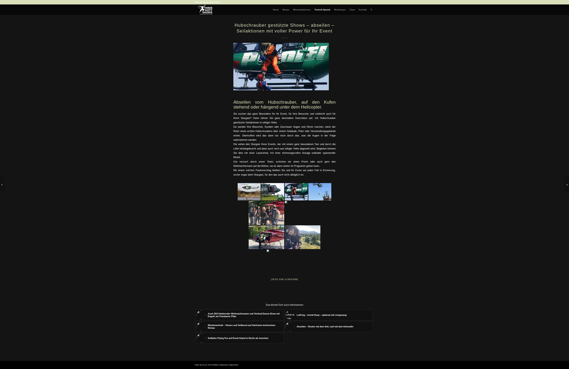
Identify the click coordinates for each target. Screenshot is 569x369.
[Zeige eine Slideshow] (284, 279)
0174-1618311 (214, 2)
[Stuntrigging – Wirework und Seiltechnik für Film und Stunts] (566, 184)
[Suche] (371, 9)
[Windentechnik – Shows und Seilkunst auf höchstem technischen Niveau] (2, 184)
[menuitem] (275, 9)
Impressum (224, 365)
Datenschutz (233, 365)
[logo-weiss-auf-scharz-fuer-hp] (205, 9)
